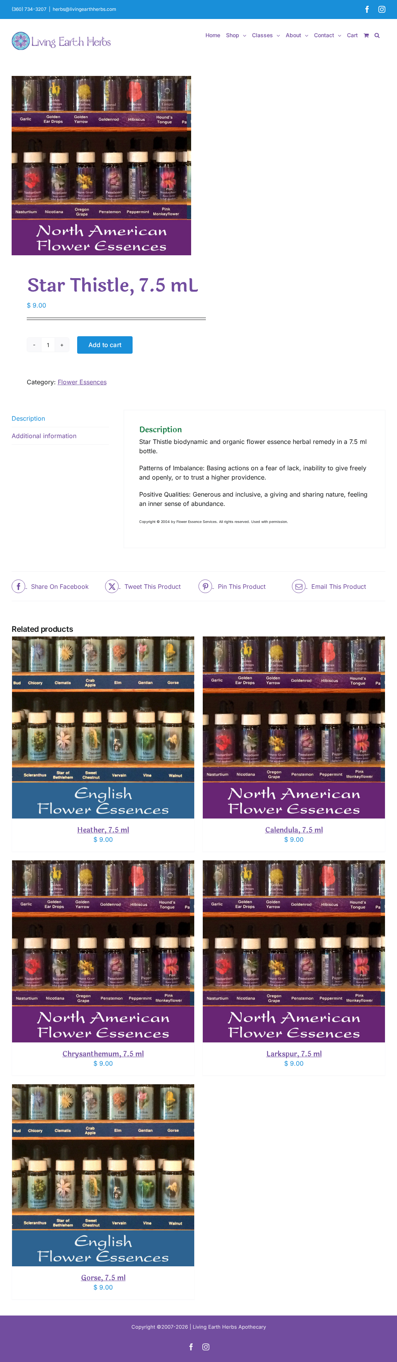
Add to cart (105, 345)
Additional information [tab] (44, 436)
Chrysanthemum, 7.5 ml (103, 1054)
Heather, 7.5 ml (103, 830)
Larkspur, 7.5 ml (294, 1054)
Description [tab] (28, 418)
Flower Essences (82, 382)
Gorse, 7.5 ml (103, 1278)
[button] (377, 35)
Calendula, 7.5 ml (294, 830)
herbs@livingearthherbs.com (84, 9)
